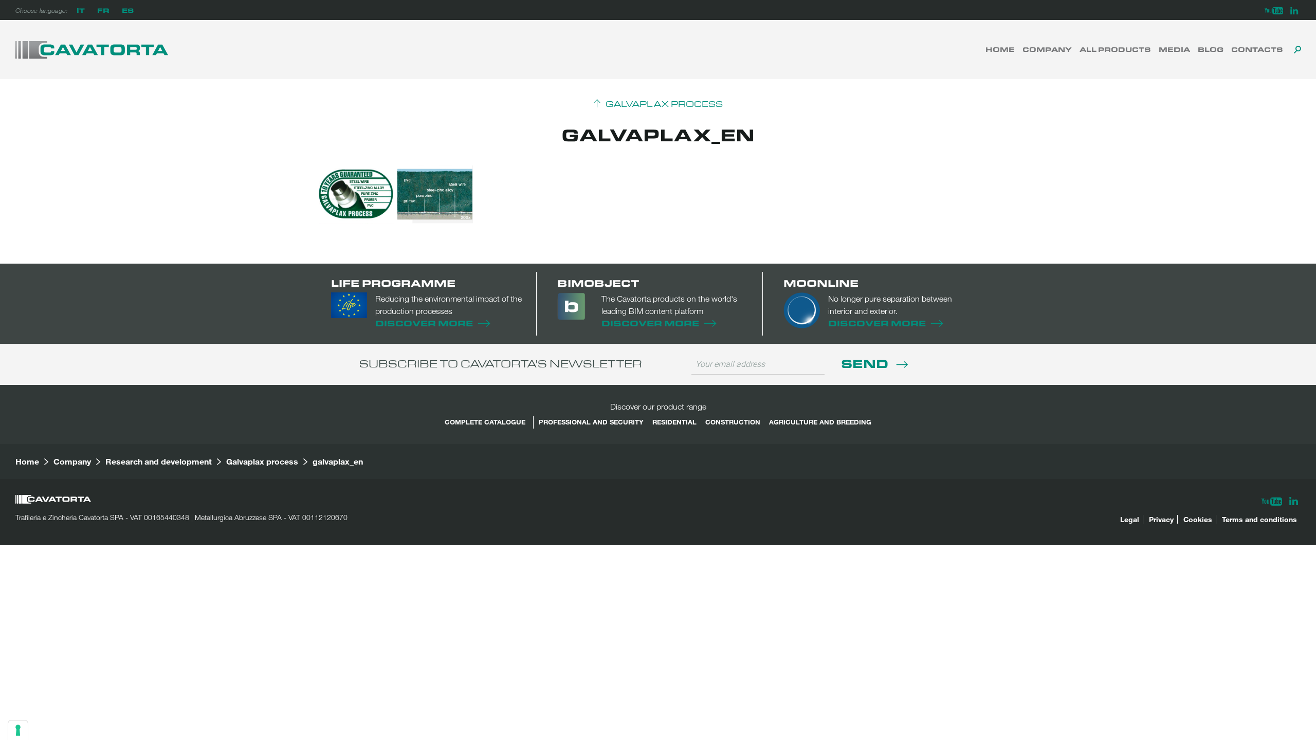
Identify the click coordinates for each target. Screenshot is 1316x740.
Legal (1129, 519)
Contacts (1257, 49)
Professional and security (591, 422)
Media (1174, 49)
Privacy (1161, 519)
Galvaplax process (664, 104)
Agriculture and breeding (820, 422)
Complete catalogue (485, 422)
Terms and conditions (1259, 519)
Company (1047, 49)
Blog (1210, 49)
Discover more (424, 323)
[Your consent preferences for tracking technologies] (18, 730)
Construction (732, 422)
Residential (674, 422)
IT (81, 10)
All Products (1115, 49)
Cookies (1197, 519)
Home (1000, 49)
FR (103, 10)
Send (866, 363)
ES (128, 10)
